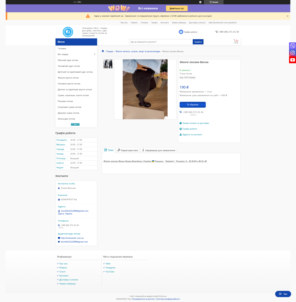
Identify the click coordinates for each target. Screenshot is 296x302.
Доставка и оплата (197, 23)
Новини (134, 23)
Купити (194, 104)
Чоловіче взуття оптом (69, 83)
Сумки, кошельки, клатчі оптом (73, 95)
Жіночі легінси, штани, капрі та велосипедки (138, 51)
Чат (285, 294)
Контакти (165, 23)
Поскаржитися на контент (143, 299)
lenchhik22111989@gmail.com (74, 242)
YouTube (110, 271)
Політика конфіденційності (168, 299)
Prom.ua (162, 296)
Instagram (110, 267)
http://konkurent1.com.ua (72, 238)
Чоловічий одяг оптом (69, 66)
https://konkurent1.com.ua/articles (223, 23)
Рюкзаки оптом (65, 101)
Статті (62, 271)
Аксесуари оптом (66, 119)
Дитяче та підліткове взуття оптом (75, 89)
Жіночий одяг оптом (68, 60)
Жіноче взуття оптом (68, 78)
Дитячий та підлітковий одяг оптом (75, 72)
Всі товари (63, 54)
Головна (144, 23)
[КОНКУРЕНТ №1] (68, 32)
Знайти (198, 42)
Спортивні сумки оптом (69, 107)
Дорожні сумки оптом (68, 113)
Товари (154, 23)
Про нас (124, 23)
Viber (108, 263)
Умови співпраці (179, 23)
